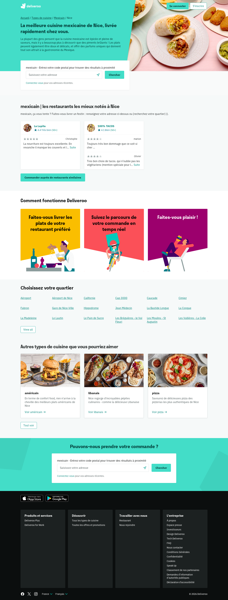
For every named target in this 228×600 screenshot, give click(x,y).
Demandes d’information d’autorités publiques (180, 576)
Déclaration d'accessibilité (180, 582)
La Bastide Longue (158, 308)
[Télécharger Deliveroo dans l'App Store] (32, 498)
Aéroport (26, 298)
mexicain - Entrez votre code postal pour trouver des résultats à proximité (70, 67)
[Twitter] (29, 594)
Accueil (25, 18)
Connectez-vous (34, 82)
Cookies (171, 561)
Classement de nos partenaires (183, 570)
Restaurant (125, 520)
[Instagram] (36, 594)
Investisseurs (174, 529)
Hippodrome (91, 308)
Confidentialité (175, 556)
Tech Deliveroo (175, 538)
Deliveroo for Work (34, 525)
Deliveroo (31, 6)
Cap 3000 (121, 298)
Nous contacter (175, 547)
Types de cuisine (42, 18)
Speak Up (171, 565)
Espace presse (174, 525)
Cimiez (183, 298)
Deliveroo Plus (32, 520)
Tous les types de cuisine (85, 520)
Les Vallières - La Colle (192, 318)
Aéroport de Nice (62, 298)
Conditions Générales (178, 552)
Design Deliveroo (176, 534)
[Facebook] (23, 594)
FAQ (169, 543)
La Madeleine (29, 318)
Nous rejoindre (127, 525)
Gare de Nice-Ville (63, 308)
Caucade (152, 298)
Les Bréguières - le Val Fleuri (128, 319)
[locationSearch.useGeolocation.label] (98, 74)
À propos (171, 520)
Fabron (25, 308)
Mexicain (59, 18)
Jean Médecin (123, 308)
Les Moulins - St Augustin (156, 319)
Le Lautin (57, 318)
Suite (73, 147)
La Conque (185, 308)
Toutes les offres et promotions (88, 525)
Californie (89, 298)
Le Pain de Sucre (94, 318)
